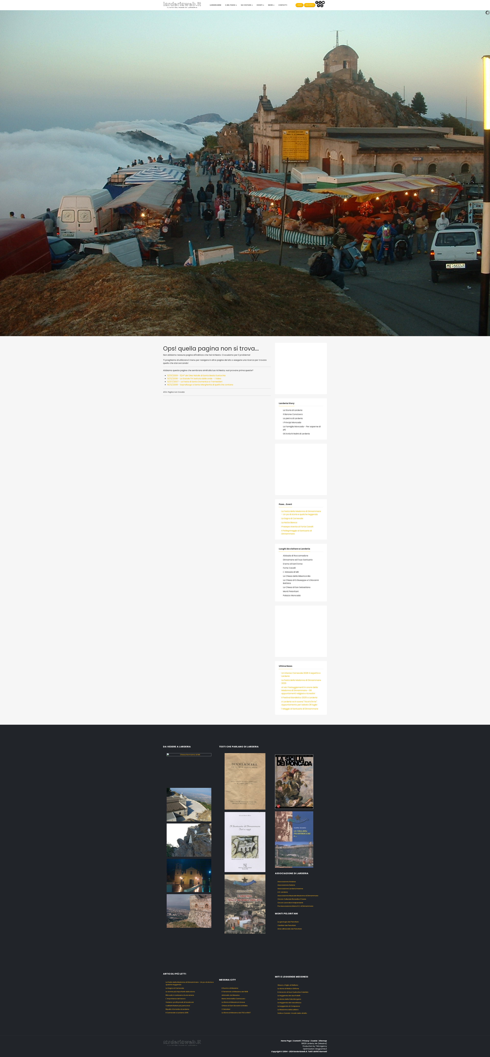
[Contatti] (321, 5)
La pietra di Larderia (293, 418)
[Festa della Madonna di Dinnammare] (189, 840)
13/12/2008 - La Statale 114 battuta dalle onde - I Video (194, 378)
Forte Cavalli (289, 567)
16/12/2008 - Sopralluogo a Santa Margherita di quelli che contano (200, 384)
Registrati (309, 5)
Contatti (297, 1041)
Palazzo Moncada (292, 595)
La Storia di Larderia (292, 410)
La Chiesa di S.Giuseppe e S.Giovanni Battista (301, 582)
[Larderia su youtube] (323, 2)
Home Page (286, 1041)
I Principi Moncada (292, 422)
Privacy (305, 1041)
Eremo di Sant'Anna (292, 563)
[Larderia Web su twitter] (320, 2)
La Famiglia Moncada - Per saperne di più (302, 428)
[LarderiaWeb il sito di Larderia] (182, 4)
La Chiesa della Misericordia (296, 576)
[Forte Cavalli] (189, 911)
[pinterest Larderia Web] (318, 5)
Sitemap (323, 1041)
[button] (231, 5)
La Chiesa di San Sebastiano (296, 587)
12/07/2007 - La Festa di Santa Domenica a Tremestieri (194, 381)
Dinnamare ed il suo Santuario (298, 559)
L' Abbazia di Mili (291, 572)
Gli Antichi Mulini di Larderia (296, 433)
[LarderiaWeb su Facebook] (316, 2)
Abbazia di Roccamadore (295, 555)
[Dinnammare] (189, 804)
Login (299, 5)
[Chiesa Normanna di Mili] (189, 769)
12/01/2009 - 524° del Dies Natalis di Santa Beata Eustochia (196, 375)
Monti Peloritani (290, 591)
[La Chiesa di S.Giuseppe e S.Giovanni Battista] (189, 875)
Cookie (314, 1041)
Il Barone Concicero (293, 414)
